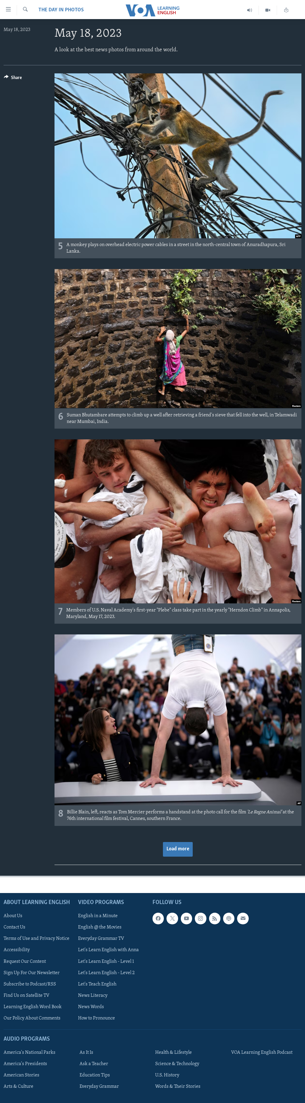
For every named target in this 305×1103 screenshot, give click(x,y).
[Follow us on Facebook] (158, 918)
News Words (91, 1006)
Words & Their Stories (177, 1086)
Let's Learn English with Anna (108, 950)
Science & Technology (177, 1064)
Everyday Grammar (99, 1086)
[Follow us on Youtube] (186, 918)
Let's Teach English (97, 984)
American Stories (21, 1075)
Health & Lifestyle (173, 1052)
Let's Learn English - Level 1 (106, 961)
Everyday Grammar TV (101, 938)
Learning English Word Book (33, 1006)
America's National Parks (29, 1052)
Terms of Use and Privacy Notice (36, 938)
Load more (177, 849)
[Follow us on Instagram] (200, 918)
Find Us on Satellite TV (26, 995)
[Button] (13, 79)
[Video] (268, 10)
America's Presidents (25, 1064)
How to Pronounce (96, 1018)
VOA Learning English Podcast (261, 1052)
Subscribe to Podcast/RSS (30, 984)
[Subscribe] (242, 918)
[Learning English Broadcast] (250, 10)
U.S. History (167, 1075)
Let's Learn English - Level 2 (106, 972)
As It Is (86, 1052)
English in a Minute (98, 916)
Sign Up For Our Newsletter (32, 972)
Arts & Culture (18, 1086)
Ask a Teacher (94, 1064)
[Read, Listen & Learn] (286, 10)
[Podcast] (228, 918)
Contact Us (14, 927)
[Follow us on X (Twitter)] (172, 918)
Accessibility (17, 950)
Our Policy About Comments (32, 1018)
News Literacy (93, 995)
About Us (13, 916)
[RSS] (214, 918)
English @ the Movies (100, 927)
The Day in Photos (61, 10)
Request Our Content (25, 961)
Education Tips (95, 1075)
